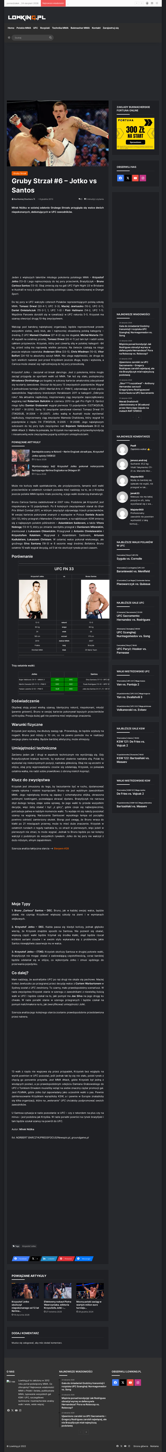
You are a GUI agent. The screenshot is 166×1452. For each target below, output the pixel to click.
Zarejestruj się (111, 27)
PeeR (133, 445)
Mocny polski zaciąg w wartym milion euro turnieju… (88, 1304)
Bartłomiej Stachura (23, 199)
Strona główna (140, 1446)
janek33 (134, 493)
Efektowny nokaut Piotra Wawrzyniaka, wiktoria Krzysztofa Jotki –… (57, 1304)
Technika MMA (60, 27)
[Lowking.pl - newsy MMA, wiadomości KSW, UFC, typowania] (27, 18)
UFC (35, 27)
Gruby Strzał (19, 173)
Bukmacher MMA (80, 27)
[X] (12, 1410)
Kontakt (96, 27)
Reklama (154, 1446)
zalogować (28, 1342)
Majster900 (137, 476)
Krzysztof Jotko (29, 1246)
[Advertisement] (83, 70)
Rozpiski (45, 27)
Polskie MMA (24, 27)
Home (11, 27)
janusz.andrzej (138, 460)
